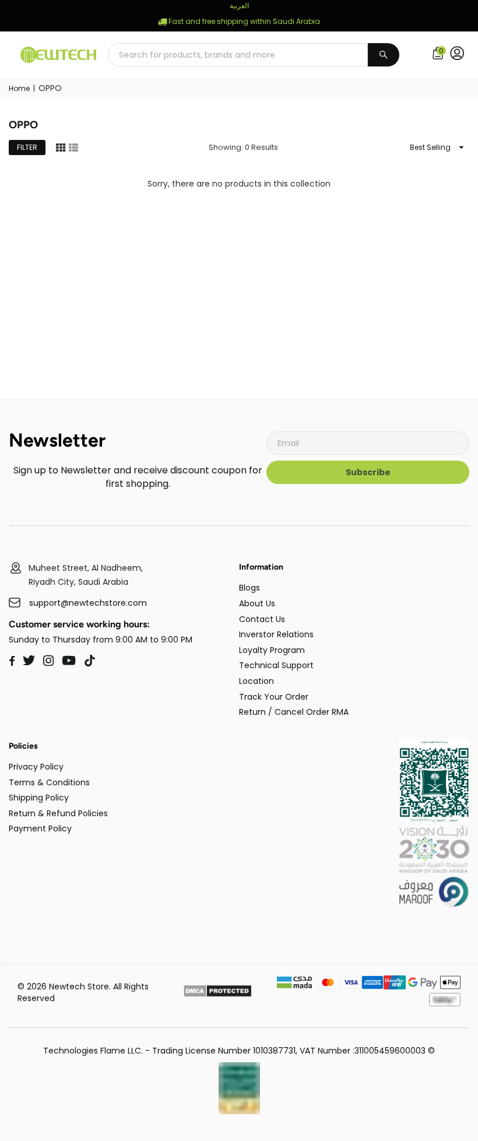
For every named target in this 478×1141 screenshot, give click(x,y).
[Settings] (459, 55)
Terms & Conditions (49, 782)
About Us (257, 603)
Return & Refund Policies (58, 813)
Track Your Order (273, 697)
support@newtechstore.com (88, 603)
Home (19, 88)
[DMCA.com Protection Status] (217, 992)
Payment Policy (40, 828)
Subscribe (368, 472)
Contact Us (262, 619)
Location (256, 681)
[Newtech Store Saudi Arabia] (434, 820)
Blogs (249, 588)
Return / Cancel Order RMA (294, 712)
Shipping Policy (39, 797)
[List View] (73, 147)
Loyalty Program (272, 650)
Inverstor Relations (276, 634)
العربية (239, 5)
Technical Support (276, 665)
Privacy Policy (36, 767)
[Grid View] (60, 147)
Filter (27, 147)
